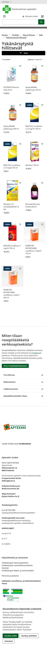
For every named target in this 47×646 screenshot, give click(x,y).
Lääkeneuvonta (10, 389)
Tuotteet (15, 35)
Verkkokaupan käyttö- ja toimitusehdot (18, 570)
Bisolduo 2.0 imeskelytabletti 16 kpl (11, 206)
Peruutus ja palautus (10, 576)
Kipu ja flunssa (29, 35)
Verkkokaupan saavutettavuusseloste (17, 565)
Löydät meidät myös (16, 444)
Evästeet (5, 568)
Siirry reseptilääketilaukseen (15, 366)
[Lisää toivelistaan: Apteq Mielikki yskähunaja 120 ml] (42, 66)
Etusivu (5, 35)
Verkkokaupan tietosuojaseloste (15, 563)
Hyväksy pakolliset (29, 636)
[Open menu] (4, 16)
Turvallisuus (9, 375)
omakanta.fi (36, 353)
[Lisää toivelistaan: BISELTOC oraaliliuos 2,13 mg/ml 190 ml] (42, 105)
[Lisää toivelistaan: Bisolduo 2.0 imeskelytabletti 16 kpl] (20, 183)
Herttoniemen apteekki (24, 9)
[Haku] (41, 21)
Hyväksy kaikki (10, 636)
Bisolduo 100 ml (32, 165)
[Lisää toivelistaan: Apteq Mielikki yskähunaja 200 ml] (20, 105)
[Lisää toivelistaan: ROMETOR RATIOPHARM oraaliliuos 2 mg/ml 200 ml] (20, 268)
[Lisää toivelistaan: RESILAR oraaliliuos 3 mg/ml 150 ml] (20, 224)
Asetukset (8, 641)
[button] (23, 53)
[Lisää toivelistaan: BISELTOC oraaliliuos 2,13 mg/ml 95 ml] (20, 144)
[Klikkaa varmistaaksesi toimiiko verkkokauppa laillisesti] (23, 596)
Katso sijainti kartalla (10, 463)
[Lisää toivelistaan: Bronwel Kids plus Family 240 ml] (42, 183)
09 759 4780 (10, 510)
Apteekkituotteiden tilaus (15, 396)
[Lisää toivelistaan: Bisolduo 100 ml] (42, 144)
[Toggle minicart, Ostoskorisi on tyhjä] (42, 16)
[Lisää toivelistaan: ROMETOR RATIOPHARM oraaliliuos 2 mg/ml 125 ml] (42, 224)
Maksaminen (9, 382)
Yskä (41, 35)
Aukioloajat (5, 2)
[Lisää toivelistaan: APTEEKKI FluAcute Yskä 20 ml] (20, 66)
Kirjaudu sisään (31, 16)
